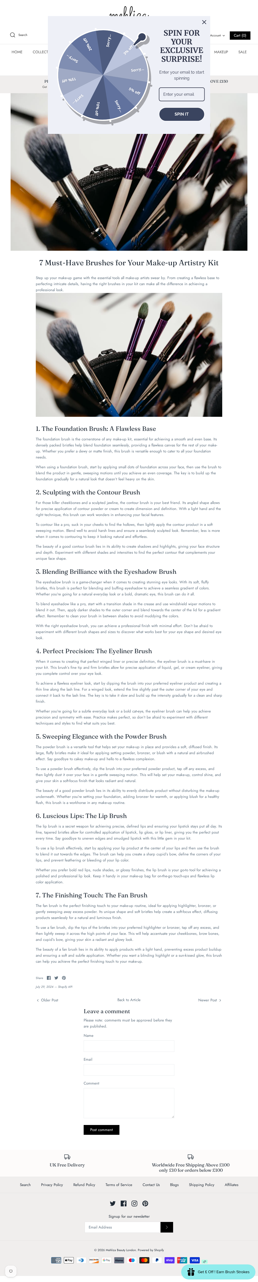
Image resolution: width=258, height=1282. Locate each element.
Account (215, 35)
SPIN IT (182, 114)
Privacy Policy (52, 1185)
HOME (17, 52)
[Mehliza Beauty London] (129, 15)
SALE (242, 52)
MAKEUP (221, 52)
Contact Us (151, 1185)
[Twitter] (113, 1203)
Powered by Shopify (151, 1250)
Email (88, 1059)
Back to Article (129, 1000)
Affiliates (231, 1185)
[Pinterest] (145, 1203)
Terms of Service (119, 1185)
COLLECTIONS (45, 52)
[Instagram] (134, 1203)
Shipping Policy (201, 1185)
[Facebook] (123, 1203)
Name (88, 1035)
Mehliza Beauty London (121, 1250)
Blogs (174, 1185)
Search (25, 1185)
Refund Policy (84, 1185)
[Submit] (166, 1227)
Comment (91, 1083)
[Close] (204, 22)
